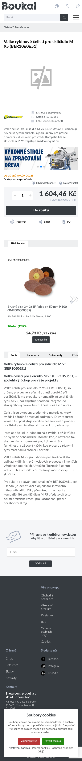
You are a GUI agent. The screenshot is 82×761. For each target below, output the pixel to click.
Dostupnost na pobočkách (18, 179)
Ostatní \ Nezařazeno (16, 27)
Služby (10, 671)
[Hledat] (64, 17)
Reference (12, 665)
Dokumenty (55, 355)
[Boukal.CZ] (19, 6)
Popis (13, 355)
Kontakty (11, 678)
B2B (43, 621)
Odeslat (40, 563)
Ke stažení (47, 615)
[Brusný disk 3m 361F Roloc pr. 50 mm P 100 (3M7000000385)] (41, 281)
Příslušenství (17, 243)
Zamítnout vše (29, 741)
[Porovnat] (72, 302)
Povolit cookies (52, 741)
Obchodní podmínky (47, 597)
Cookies (46, 641)
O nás (9, 658)
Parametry (33, 355)
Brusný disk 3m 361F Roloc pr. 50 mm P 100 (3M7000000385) (37, 308)
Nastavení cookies (19, 748)
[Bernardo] (13, 117)
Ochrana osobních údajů (46, 632)
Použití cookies (41, 748)
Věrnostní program (46, 607)
